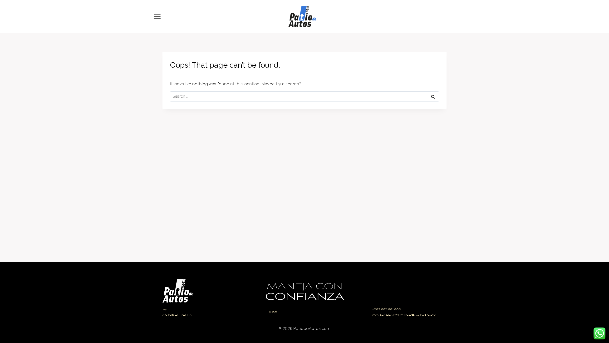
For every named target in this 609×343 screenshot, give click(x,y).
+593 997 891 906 (386, 309)
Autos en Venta (177, 315)
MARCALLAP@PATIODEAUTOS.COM (404, 315)
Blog (272, 312)
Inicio (167, 309)
